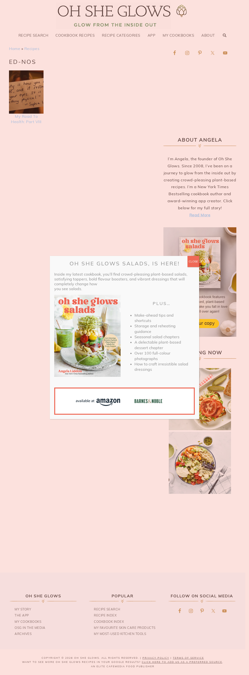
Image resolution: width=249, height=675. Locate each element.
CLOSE (193, 261)
